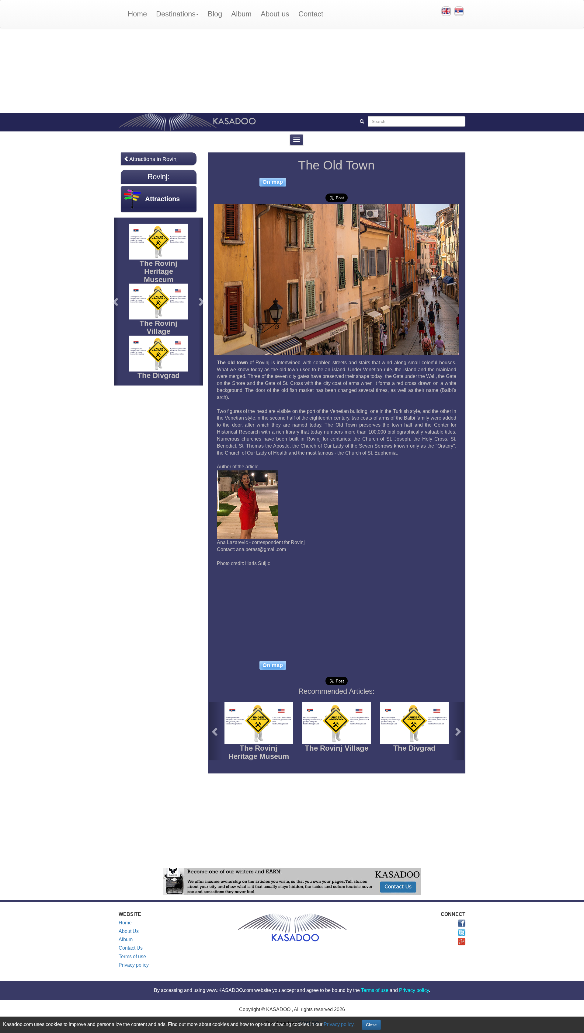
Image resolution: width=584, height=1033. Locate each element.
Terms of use (132, 956)
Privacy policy (134, 965)
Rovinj (157, 177)
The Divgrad (414, 748)
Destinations (176, 14)
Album (241, 14)
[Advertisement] (292, 70)
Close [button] (371, 1024)
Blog (215, 14)
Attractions (162, 199)
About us (275, 14)
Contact (310, 14)
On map (272, 182)
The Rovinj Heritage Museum (258, 752)
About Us (129, 931)
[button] (215, 731)
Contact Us (131, 948)
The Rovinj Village (336, 748)
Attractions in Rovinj (153, 159)
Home (137, 14)
